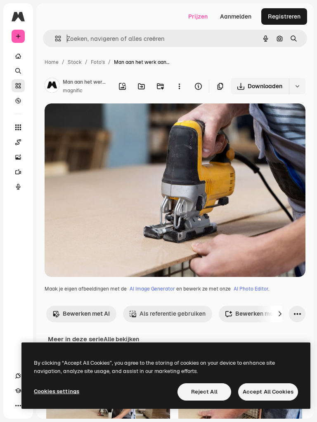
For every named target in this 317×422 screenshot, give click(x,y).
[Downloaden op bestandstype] (297, 86)
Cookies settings (56, 391)
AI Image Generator (152, 289)
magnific (73, 90)
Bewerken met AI (86, 313)
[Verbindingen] (18, 375)
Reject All (204, 391)
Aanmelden (235, 16)
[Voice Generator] (18, 186)
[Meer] (18, 405)
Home (52, 62)
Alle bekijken (121, 339)
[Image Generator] (18, 157)
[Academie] (18, 390)
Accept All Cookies (268, 391)
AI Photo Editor (251, 289)
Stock (75, 62)
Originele (99, 119)
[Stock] (18, 85)
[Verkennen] (18, 100)
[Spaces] (18, 142)
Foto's (98, 62)
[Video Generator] (18, 171)
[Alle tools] (18, 127)
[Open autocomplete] (54, 38)
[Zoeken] (18, 70)
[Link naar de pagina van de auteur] (52, 86)
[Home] (18, 56)
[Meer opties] (179, 86)
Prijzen (198, 16)
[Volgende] (279, 314)
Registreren (284, 16)
